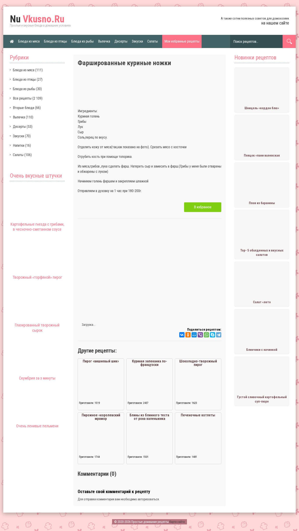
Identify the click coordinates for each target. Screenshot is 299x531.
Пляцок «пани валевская (262, 155)
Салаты (152, 41)
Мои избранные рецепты (181, 41)
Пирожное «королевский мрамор (101, 417)
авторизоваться (148, 499)
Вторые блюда (23, 108)
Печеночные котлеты (198, 415)
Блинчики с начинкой (261, 350)
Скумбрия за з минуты (37, 378)
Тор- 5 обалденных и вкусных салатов (261, 252)
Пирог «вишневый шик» (101, 361)
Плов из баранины (262, 203)
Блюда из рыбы (82, 41)
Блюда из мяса (29, 41)
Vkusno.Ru (37, 19)
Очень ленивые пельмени (37, 426)
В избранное (202, 207)
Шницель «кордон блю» (261, 108)
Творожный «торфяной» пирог (37, 277)
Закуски (137, 41)
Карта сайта (177, 522)
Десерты (120, 41)
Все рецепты (22, 98)
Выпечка (104, 41)
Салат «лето (262, 302)
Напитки (18, 145)
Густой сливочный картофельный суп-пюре (262, 399)
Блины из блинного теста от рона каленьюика (149, 417)
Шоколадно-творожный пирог (198, 363)
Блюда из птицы (55, 41)
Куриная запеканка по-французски (149, 363)
